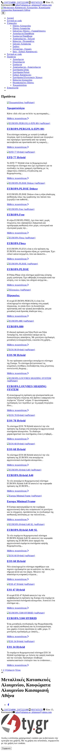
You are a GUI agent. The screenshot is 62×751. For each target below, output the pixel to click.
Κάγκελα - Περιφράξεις (23, 41)
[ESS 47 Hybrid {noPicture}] (21, 584)
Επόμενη (10, 670)
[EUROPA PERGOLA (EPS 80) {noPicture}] (28, 123)
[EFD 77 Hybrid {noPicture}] (21, 152)
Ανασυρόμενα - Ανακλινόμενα (27, 67)
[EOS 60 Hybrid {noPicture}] (21, 555)
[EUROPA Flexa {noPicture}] (21, 238)
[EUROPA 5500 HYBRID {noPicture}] (26, 613)
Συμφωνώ (6, 748)
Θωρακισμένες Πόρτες (23, 82)
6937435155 (37, 2)
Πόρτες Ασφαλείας (21, 28)
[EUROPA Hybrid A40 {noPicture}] (24, 470)
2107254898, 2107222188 (16, 2)
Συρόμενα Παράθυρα (22, 36)
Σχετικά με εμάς (14, 20)
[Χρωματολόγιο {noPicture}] (21, 102)
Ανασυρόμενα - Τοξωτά (24, 38)
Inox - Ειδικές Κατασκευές (25, 51)
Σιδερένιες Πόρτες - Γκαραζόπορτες (29, 31)
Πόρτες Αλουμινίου (22, 26)
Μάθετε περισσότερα (17, 118)
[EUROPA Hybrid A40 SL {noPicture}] (26, 524)
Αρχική (10, 18)
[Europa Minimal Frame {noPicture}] (24, 496)
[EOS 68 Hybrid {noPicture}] (21, 443)
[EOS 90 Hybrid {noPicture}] (21, 349)
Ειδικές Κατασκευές (22, 75)
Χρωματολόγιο (20, 85)
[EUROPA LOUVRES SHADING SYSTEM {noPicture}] (31, 381)
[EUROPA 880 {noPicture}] (20, 321)
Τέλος (18, 670)
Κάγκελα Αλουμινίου (22, 80)
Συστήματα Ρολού (21, 72)
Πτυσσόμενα (19, 62)
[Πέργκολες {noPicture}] (19, 290)
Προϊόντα (11, 57)
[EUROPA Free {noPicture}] (21, 209)
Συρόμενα (17, 64)
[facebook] (8, 705)
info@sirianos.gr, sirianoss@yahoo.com (33, 5)
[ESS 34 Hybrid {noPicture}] (21, 641)
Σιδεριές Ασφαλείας (22, 44)
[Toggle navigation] (3, 12)
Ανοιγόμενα (18, 59)
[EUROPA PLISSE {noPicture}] (22, 263)
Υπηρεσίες (12, 23)
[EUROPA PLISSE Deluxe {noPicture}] (26, 183)
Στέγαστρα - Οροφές (22, 49)
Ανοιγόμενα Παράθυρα (23, 33)
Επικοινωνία (12, 87)
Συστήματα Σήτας (21, 69)
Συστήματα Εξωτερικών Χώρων (27, 77)
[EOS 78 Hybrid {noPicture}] (21, 415)
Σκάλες (16, 46)
